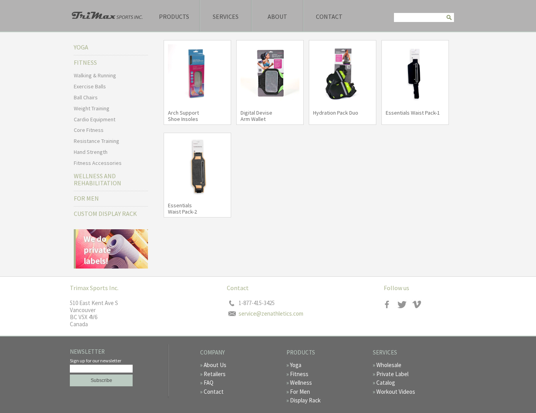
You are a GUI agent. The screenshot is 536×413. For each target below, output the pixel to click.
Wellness (301, 382)
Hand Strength (91, 151)
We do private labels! (97, 249)
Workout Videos (395, 391)
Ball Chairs (86, 97)
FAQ (208, 382)
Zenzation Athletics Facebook (390, 304)
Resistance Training (96, 140)
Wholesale (388, 365)
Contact (329, 16)
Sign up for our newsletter (95, 361)
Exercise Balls (90, 86)
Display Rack (305, 400)
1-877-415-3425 (257, 303)
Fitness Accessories (98, 162)
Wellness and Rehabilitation (97, 179)
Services (226, 16)
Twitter (404, 304)
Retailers (215, 374)
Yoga (81, 47)
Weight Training (91, 108)
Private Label (392, 374)
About (277, 16)
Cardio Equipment (94, 119)
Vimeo (418, 304)
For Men (86, 198)
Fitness (299, 374)
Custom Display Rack (105, 213)
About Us (215, 365)
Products (174, 16)
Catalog (385, 382)
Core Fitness (89, 129)
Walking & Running (95, 75)
